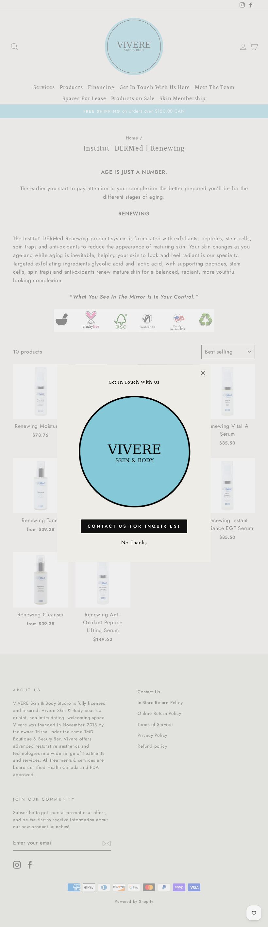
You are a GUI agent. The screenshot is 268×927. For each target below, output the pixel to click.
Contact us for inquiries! (134, 526)
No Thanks (133, 542)
